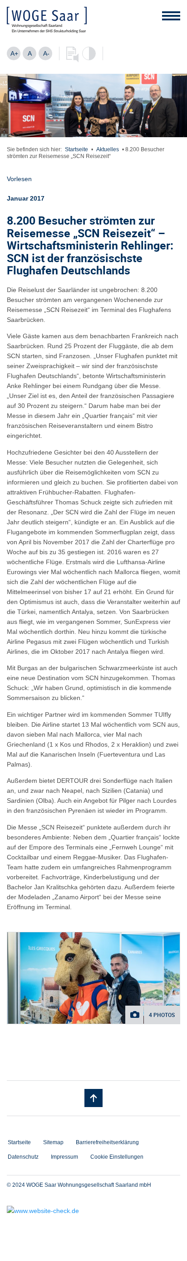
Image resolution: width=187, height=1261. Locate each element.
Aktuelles (107, 149)
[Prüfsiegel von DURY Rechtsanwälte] (93, 1211)
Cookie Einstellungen (116, 1157)
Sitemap (53, 1142)
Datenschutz (23, 1157)
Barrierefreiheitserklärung (107, 1142)
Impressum (64, 1157)
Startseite (76, 149)
